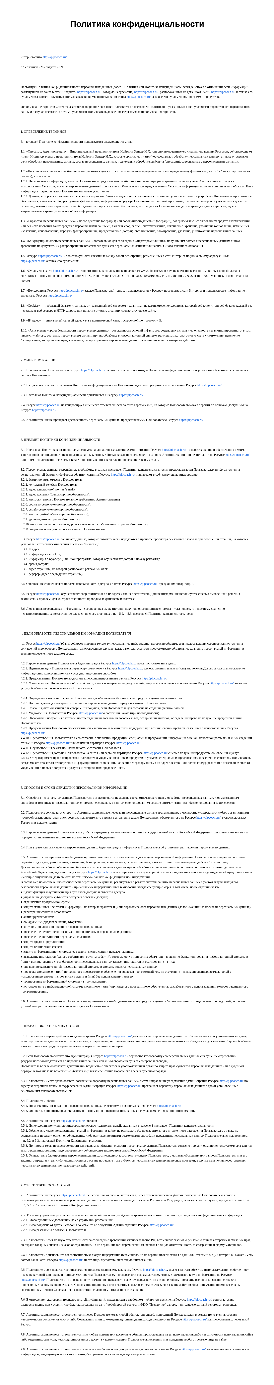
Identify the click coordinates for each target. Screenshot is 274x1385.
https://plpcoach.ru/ (55, 57)
